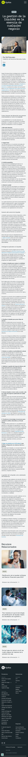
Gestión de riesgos (6, 682)
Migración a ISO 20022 (6, 714)
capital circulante (6, 237)
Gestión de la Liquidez (6, 678)
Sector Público (19, 691)
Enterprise (18, 687)
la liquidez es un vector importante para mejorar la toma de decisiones (13, 86)
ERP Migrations (5, 693)
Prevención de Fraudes (6, 700)
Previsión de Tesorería (6, 698)
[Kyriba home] (6, 2)
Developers (18, 730)
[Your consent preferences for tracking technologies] (2, 754)
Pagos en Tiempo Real (6, 718)
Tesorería (4, 680)
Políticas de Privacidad (10, 747)
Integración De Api (5, 694)
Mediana (17, 689)
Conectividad (4, 686)
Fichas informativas (6, 730)
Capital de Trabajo (5, 687)
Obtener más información (9, 582)
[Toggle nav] (25, 2)
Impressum (20, 747)
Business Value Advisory (7, 736)
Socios (17, 736)
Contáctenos (18, 738)
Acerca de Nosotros (20, 727)
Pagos (3, 684)
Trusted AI (4, 696)
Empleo (17, 734)
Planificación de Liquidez (7, 716)
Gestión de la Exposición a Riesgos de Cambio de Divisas (7, 707)
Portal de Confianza (20, 732)
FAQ (2, 734)
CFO (16, 678)
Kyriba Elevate (5, 738)
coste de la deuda (6, 357)
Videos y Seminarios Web (7, 732)
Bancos (17, 693)
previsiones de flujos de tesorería (9, 331)
